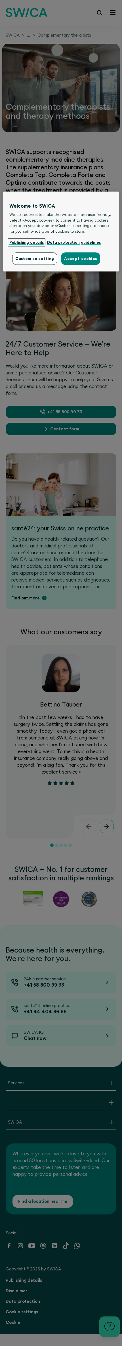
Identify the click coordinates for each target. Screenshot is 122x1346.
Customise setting (34, 259)
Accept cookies (80, 259)
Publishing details (26, 242)
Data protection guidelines (74, 242)
